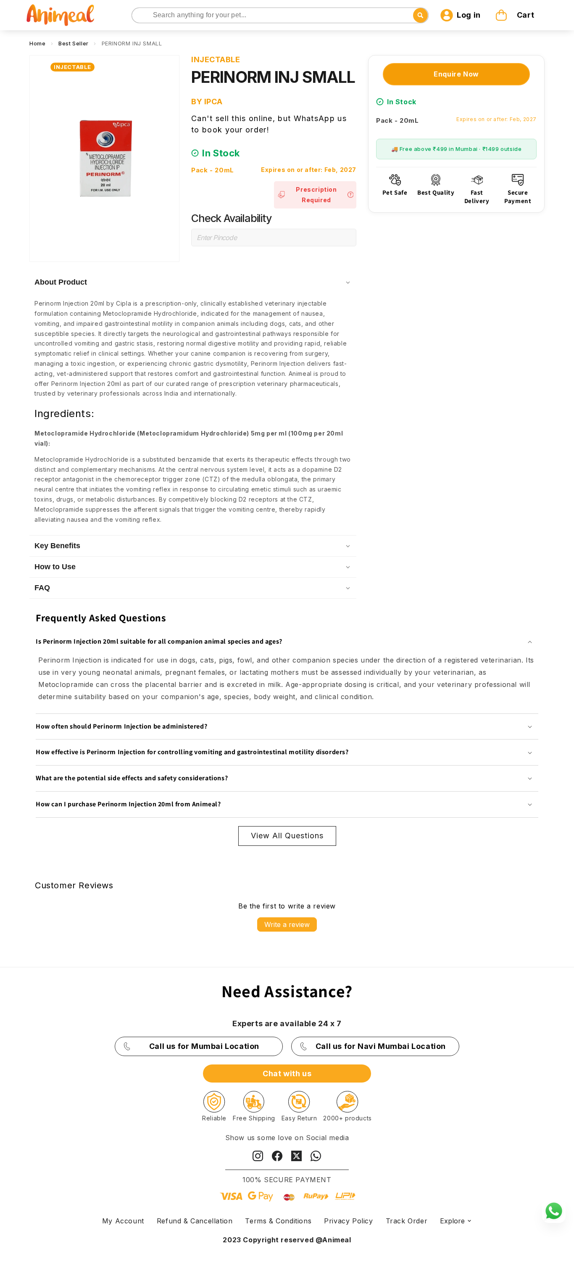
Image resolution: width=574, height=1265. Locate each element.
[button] (516, 15)
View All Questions (287, 835)
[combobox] (280, 15)
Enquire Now (456, 74)
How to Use (55, 567)
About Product (60, 282)
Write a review (287, 924)
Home (37, 43)
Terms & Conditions (278, 1221)
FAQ (42, 588)
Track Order (407, 1221)
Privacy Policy (348, 1221)
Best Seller (73, 43)
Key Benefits (57, 545)
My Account (123, 1221)
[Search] (139, 15)
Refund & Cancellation (195, 1221)
